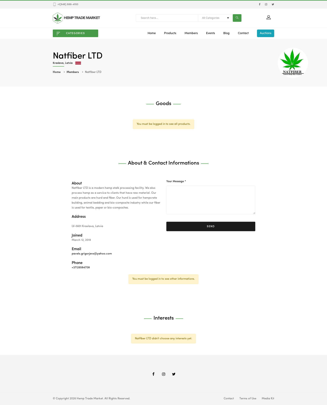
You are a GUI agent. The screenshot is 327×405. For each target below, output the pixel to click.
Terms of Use (247, 398)
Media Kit (268, 398)
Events (210, 33)
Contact (243, 33)
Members (191, 33)
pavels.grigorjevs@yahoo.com (92, 253)
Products (170, 33)
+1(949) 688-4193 (68, 4)
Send (211, 226)
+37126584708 (81, 267)
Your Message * (176, 181)
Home (152, 33)
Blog (226, 33)
